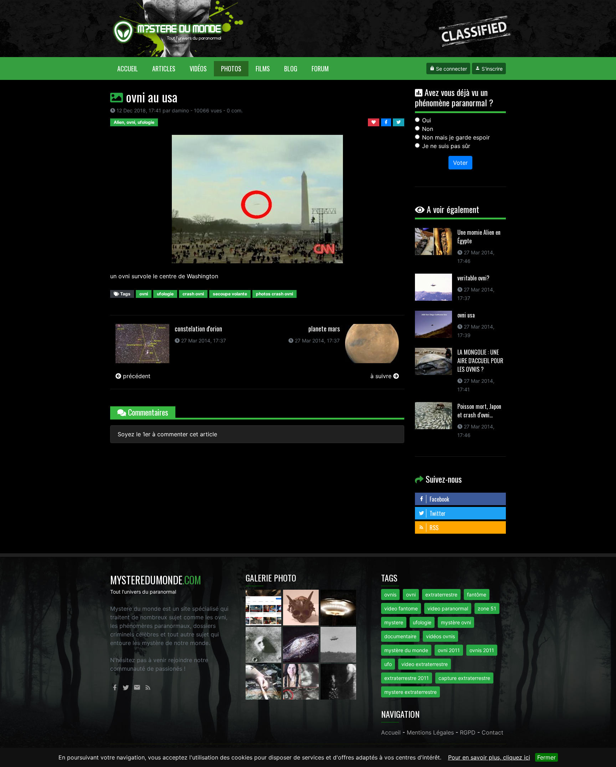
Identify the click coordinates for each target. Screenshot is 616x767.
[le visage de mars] (264, 643)
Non (427, 128)
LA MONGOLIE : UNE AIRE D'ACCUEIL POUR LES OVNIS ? (480, 361)
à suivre (381, 376)
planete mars (324, 328)
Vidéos (198, 68)
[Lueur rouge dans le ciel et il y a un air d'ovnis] (338, 606)
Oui (426, 120)
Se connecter (451, 69)
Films (263, 68)
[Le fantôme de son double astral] (338, 681)
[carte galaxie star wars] (301, 643)
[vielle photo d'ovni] (338, 643)
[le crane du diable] (301, 606)
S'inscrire (491, 69)
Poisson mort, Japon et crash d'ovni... (479, 410)
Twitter (437, 513)
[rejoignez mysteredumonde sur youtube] (264, 606)
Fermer (546, 757)
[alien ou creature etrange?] (264, 681)
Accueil (131, 68)
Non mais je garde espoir (456, 137)
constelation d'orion (198, 328)
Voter (460, 162)
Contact (492, 732)
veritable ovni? (473, 278)
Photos (231, 68)
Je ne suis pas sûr (446, 145)
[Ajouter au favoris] (374, 121)
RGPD (468, 732)
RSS (433, 527)
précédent (135, 376)
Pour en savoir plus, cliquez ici (489, 757)
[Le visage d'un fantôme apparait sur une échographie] (301, 681)
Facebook (438, 499)
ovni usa (466, 315)
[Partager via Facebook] (387, 121)
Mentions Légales (430, 732)
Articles (163, 68)
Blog (290, 68)
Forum (320, 68)
